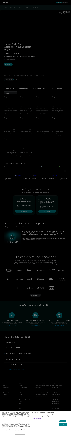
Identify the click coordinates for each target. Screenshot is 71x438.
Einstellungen (62, 427)
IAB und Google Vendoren (36, 418)
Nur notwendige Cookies (63, 424)
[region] (35, 424)
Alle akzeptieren (62, 420)
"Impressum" (4, 435)
